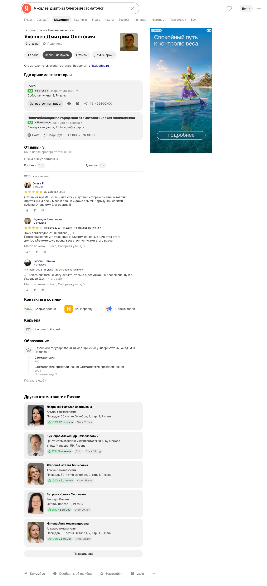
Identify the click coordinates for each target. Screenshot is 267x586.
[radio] (27, 210)
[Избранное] (229, 8)
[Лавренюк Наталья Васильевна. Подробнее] (83, 416)
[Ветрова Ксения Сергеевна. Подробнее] (83, 503)
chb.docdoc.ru (99, 65)
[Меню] (258, 8)
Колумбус (37, 574)
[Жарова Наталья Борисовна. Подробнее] (83, 474)
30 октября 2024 (54, 191)
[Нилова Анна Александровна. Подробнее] (83, 532)
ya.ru (140, 574)
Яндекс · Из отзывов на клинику (82, 227)
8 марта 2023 (52, 227)
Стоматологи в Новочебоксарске (50, 30)
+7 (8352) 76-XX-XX (81, 135)
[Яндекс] (26, 8)
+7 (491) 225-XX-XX (98, 103)
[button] (69, 103)
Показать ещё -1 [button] (36, 380)
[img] (33, 192)
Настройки (114, 574)
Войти (246, 8)
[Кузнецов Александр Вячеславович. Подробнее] (83, 445)
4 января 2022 (33, 269)
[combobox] (79, 8)
